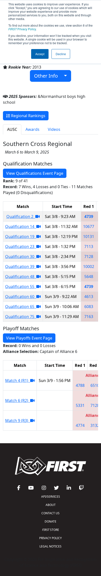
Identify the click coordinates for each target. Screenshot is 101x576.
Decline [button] (61, 54)
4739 (88, 216)
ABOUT (51, 505)
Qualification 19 (20, 236)
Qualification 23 (20, 246)
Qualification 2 (20, 216)
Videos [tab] (54, 129)
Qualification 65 (20, 306)
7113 (88, 246)
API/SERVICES (50, 496)
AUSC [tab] (12, 129)
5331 (80, 405)
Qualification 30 (20, 256)
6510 (94, 385)
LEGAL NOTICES (50, 546)
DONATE (50, 521)
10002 (88, 266)
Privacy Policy (22, 29)
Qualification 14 (20, 226)
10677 (88, 226)
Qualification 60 (20, 296)
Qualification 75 (20, 316)
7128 (88, 256)
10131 (88, 236)
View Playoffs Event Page (29, 338)
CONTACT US (50, 513)
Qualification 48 (20, 276)
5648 (88, 276)
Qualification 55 (20, 286)
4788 (80, 385)
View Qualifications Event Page (34, 173)
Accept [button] (39, 54)
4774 (80, 425)
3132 (94, 425)
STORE (50, 530)
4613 (88, 296)
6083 (88, 306)
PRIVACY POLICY (50, 538)
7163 (88, 316)
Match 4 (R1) (17, 380)
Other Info (48, 75)
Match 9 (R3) (17, 420)
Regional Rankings (27, 115)
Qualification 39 (20, 266)
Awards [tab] (32, 129)
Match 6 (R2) (17, 400)
